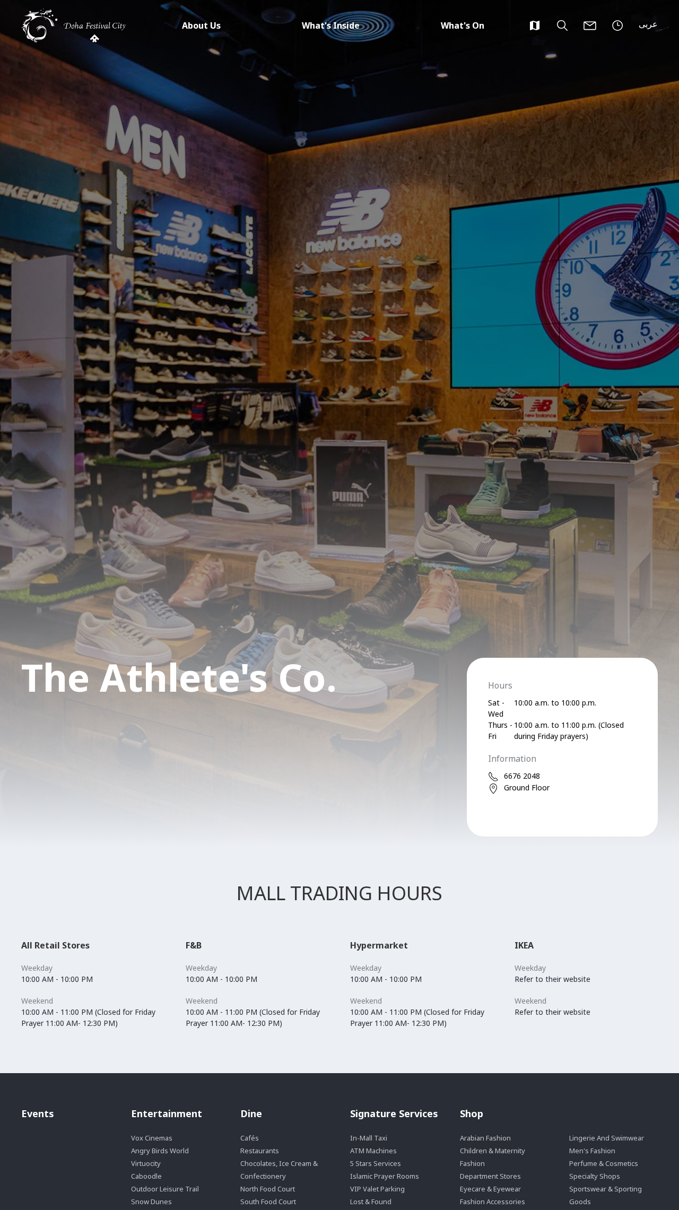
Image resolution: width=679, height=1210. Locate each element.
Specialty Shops (594, 1176)
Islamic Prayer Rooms (384, 1176)
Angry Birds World (160, 1150)
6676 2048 (522, 776)
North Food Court (267, 1189)
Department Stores (490, 1176)
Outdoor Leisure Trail (165, 1189)
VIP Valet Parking (377, 1189)
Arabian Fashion (485, 1138)
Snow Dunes (151, 1201)
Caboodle (146, 1176)
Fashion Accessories (492, 1201)
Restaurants (259, 1150)
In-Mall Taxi (368, 1138)
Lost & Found (370, 1201)
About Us (201, 25)
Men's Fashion (592, 1150)
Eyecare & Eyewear (490, 1189)
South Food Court (268, 1201)
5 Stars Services (375, 1163)
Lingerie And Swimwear (606, 1138)
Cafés (249, 1138)
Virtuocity (146, 1163)
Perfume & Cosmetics (603, 1163)
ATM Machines (373, 1150)
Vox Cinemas (151, 1138)
